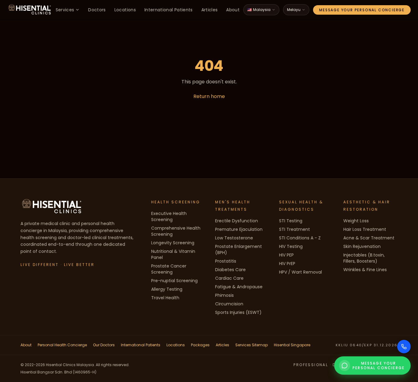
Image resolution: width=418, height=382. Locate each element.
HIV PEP (286, 255)
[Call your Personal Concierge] (404, 346)
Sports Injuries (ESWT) (238, 312)
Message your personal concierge (362, 10)
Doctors (97, 10)
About (233, 10)
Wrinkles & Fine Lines (365, 270)
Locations (125, 10)
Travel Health (165, 298)
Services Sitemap (251, 344)
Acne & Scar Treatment (368, 238)
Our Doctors (104, 344)
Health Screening (175, 202)
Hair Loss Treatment (364, 229)
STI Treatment (294, 229)
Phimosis (224, 295)
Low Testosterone (234, 238)
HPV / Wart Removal (300, 272)
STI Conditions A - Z (300, 238)
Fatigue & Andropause (239, 287)
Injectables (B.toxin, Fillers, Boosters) (364, 258)
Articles (209, 10)
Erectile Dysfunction (236, 221)
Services (65, 10)
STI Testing (290, 221)
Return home (209, 96)
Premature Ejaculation (239, 229)
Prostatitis (225, 261)
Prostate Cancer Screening (168, 269)
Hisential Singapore (292, 344)
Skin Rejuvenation (362, 246)
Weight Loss (356, 221)
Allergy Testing (166, 289)
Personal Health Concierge (62, 344)
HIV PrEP (287, 263)
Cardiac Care (229, 278)
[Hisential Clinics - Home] (29, 9)
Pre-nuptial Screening (174, 281)
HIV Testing (291, 246)
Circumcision (229, 304)
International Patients (168, 10)
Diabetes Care (230, 270)
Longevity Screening (172, 243)
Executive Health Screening (169, 216)
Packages (200, 344)
